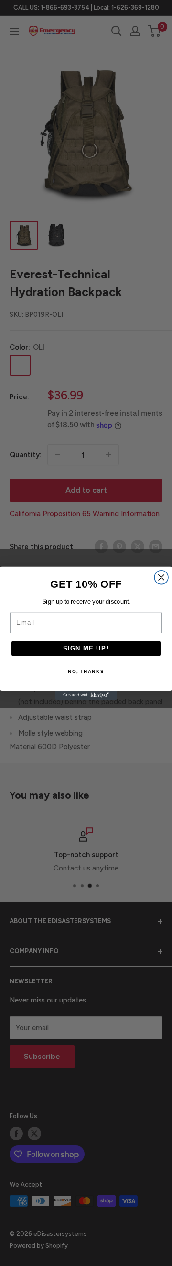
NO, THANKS (86, 671)
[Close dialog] (161, 577)
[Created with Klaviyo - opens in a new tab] (86, 695)
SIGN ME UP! (86, 648)
